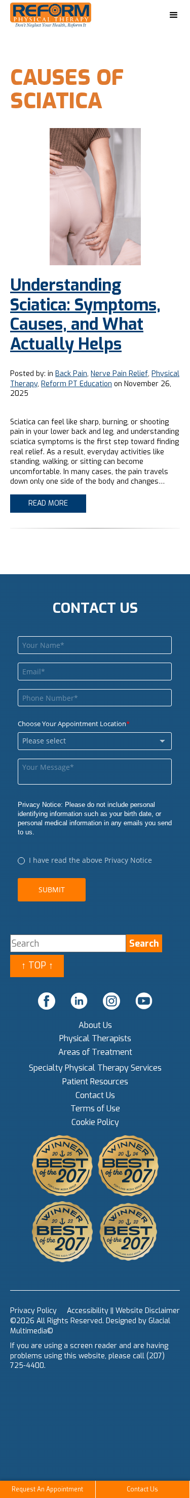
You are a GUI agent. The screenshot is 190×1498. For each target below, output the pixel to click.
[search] (144, 943)
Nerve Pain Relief (119, 374)
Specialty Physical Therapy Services (95, 1068)
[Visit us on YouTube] (144, 1001)
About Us (95, 1025)
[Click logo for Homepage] (60, 15)
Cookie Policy (95, 1122)
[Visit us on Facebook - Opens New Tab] (46, 1001)
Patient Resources (95, 1081)
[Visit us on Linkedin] (79, 1001)
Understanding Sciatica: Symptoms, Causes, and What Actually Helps (85, 314)
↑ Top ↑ (37, 965)
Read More (48, 503)
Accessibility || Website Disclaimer (123, 1311)
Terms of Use (95, 1108)
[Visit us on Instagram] (111, 1001)
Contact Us (95, 1095)
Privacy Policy (33, 1311)
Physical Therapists (95, 1038)
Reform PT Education (76, 384)
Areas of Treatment (95, 1052)
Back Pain (71, 374)
